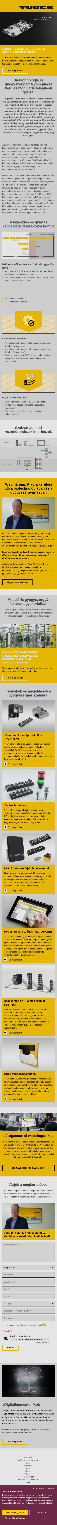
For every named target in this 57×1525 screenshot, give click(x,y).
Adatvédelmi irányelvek (44, 1488)
